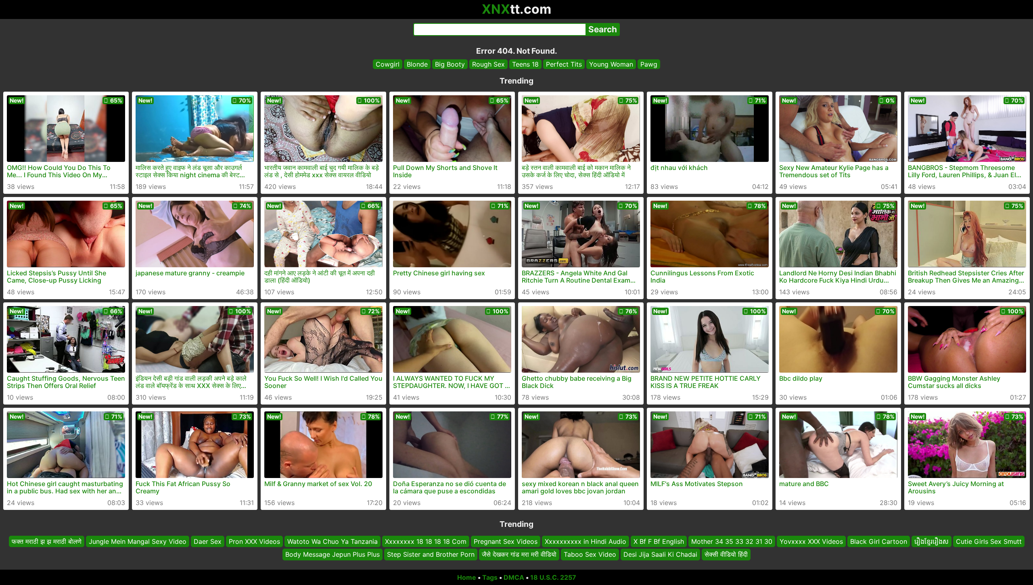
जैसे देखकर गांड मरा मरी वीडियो (519, 555)
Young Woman (611, 64)
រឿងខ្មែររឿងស (931, 541)
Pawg (648, 64)
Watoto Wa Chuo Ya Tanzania (332, 541)
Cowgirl (387, 64)
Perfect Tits (564, 64)
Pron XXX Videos (254, 541)
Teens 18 (525, 64)
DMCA (514, 577)
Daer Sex (208, 541)
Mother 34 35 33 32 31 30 (731, 541)
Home (466, 577)
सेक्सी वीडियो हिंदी (726, 555)
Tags (490, 577)
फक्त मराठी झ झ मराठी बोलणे (47, 541)
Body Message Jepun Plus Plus (332, 555)
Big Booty (450, 64)
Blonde (417, 64)
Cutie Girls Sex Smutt (989, 541)
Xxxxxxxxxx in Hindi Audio (585, 541)
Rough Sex (488, 64)
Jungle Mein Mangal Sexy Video (137, 541)
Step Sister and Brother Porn (431, 555)
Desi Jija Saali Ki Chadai (660, 555)
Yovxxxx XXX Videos (811, 541)
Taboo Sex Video (590, 555)
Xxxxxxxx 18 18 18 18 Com (425, 541)
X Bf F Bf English (659, 541)
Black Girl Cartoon (878, 541)
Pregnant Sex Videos (505, 541)
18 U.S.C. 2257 (553, 577)
